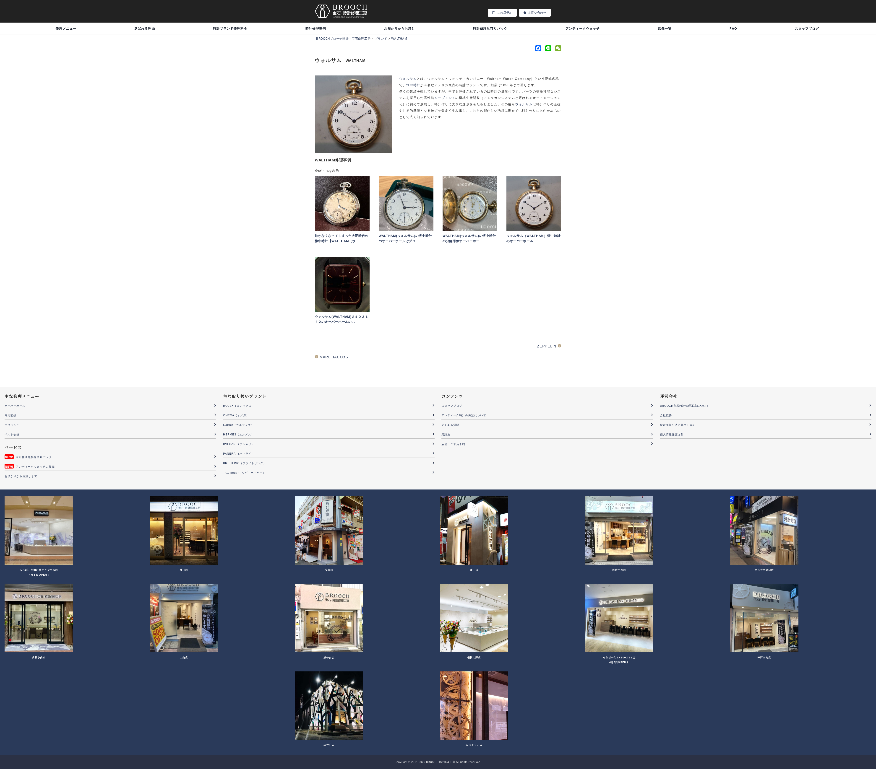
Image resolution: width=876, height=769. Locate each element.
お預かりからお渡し (399, 28)
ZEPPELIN (546, 346)
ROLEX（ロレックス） (239, 405)
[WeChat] (557, 49)
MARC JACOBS (334, 357)
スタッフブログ (807, 28)
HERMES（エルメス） (238, 434)
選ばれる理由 (144, 28)
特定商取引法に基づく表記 (678, 425)
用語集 (445, 434)
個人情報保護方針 (672, 434)
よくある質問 (450, 425)
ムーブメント (444, 98)
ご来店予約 (504, 12)
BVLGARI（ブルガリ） (239, 444)
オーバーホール (15, 405)
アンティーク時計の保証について (463, 415)
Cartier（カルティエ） (238, 425)
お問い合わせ (537, 12)
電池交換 (10, 415)
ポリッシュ (12, 425)
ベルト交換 (12, 434)
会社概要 (666, 415)
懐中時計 (413, 85)
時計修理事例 (315, 28)
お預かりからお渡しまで (21, 476)
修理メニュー (66, 28)
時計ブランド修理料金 (230, 28)
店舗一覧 (665, 28)
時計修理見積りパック (490, 28)
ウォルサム (408, 78)
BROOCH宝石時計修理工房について (684, 405)
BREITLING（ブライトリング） (244, 463)
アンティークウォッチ (583, 28)
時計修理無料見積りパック (34, 457)
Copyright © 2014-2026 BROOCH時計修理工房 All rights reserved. (438, 762)
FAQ (733, 28)
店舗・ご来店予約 (453, 444)
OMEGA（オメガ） (236, 415)
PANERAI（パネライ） (239, 453)
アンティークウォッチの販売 (35, 466)
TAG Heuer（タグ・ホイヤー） (244, 472)
